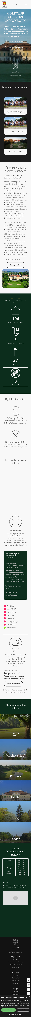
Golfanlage (15, 991)
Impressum (15, 967)
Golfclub (15, 975)
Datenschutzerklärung (15, 962)
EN (17, 4)
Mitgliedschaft (15, 978)
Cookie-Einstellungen (15, 964)
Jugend (15, 983)
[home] (4, 4)
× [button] (29, 996)
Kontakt (15, 959)
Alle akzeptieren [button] (8, 1010)
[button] (26, 4)
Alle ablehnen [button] (23, 1010)
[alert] (15, 1006)
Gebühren (15, 980)
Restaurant (15, 994)
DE (13, 4)
